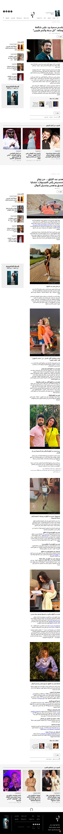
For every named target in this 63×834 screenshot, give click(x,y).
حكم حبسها (41, 698)
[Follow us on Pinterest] (11, 11)
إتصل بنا (28, 826)
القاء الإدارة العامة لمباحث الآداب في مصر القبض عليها (46, 225)
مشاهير (49, 18)
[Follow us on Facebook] (35, 824)
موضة (54, 18)
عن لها (33, 826)
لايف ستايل (26, 18)
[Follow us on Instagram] (8, 11)
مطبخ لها (7, 18)
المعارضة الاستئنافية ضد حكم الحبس (48, 734)
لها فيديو (13, 18)
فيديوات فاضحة (49, 759)
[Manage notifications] (60, 831)
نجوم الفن (51, 117)
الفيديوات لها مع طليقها (54, 621)
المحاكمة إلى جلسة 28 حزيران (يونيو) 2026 (50, 729)
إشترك (39, 828)
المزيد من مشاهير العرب (52, 767)
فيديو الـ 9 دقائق (45, 535)
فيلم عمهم (46, 117)
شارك (60, 36)
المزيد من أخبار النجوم (53, 125)
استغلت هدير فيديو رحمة (53, 626)
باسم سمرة (56, 117)
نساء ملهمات (39, 18)
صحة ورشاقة (19, 18)
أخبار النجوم (54, 22)
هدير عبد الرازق (55, 759)
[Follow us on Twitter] (33, 824)
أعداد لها (38, 826)
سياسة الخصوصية (21, 826)
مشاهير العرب (53, 173)
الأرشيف (33, 828)
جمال (45, 18)
